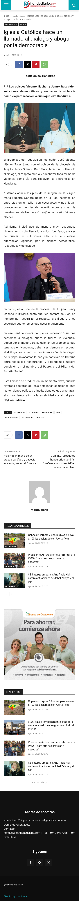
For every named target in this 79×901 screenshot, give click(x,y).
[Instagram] (39, 862)
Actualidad (19, 412)
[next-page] (12, 594)
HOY (58, 412)
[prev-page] (6, 594)
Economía (34, 412)
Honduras (47, 412)
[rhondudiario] (39, 492)
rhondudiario (39, 509)
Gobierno (9, 566)
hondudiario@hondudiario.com (22, 832)
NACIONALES (18, 15)
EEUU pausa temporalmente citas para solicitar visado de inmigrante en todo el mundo (51, 725)
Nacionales (27, 417)
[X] (27, 64)
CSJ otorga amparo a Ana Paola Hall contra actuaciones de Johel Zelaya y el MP (51, 578)
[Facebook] (19, 64)
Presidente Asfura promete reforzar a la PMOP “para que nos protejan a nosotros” (51, 558)
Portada (23, 24)
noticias (40, 417)
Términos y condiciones (16, 896)
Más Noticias (11, 417)
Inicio (6, 15)
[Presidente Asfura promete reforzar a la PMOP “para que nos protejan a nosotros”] (14, 560)
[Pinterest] (36, 64)
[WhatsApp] (44, 64)
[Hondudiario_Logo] (39, 4)
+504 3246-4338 (58, 832)
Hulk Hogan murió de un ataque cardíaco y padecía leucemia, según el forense (20, 459)
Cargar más (38, 782)
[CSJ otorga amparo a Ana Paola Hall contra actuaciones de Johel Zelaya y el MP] (14, 580)
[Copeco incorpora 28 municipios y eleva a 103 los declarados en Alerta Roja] (14, 540)
